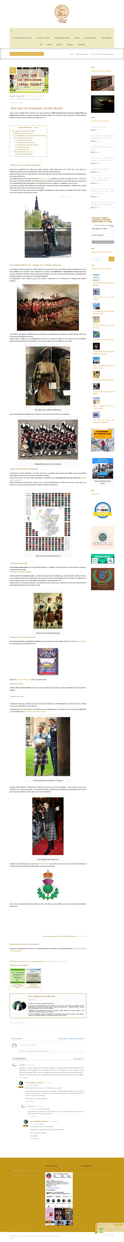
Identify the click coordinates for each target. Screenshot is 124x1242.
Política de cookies (18, 1176)
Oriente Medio (106, 38)
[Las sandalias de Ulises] (62, 14)
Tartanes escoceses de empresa (27, 145)
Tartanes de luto (21, 147)
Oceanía (69, 44)
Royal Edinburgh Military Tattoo (35, 711)
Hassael (42, 1124)
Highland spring (80, 641)
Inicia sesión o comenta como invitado (71, 1039)
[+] (47, 1051)
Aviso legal (15, 1166)
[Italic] (23, 1051)
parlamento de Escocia (23, 679)
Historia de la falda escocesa (23, 133)
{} (44, 1051)
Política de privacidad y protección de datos (26, 1171)
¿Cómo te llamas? (98, 235)
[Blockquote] (36, 1051)
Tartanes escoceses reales (25, 142)
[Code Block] (39, 1051)
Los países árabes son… (99, 127)
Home (71, 54)
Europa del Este (90, 38)
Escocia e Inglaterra (82, 54)
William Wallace (44, 864)
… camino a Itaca (43, 38)
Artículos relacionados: (24, 154)
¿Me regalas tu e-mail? (100, 229)
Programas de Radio (62, 38)
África (49, 44)
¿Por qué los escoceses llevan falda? (23, 131)
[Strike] (28, 1051)
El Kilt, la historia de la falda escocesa (102, 54)
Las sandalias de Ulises (22, 38)
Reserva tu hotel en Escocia (22, 152)
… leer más (81, 936)
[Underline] (26, 1051)
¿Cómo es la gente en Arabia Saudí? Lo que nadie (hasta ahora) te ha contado (102, 191)
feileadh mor (44, 178)
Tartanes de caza (22, 149)
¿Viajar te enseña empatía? (100, 169)
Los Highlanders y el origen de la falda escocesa (29, 135)
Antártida (81, 44)
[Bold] (20, 1051)
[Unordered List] (34, 1051)
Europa (76, 38)
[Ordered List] (31, 1051)
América (59, 44)
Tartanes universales (23, 140)
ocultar (36, 127)
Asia (40, 44)
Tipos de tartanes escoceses (23, 138)
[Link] (42, 1051)
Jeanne (37, 1085)
